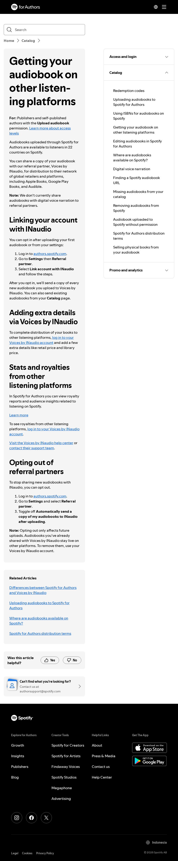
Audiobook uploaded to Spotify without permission (135, 222)
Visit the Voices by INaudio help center (41, 442)
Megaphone (61, 787)
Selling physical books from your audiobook (136, 250)
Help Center (102, 777)
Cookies (27, 853)
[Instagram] (16, 817)
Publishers (19, 766)
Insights (17, 755)
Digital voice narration (131, 168)
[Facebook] (31, 817)
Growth (17, 745)
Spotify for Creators (67, 745)
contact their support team (31, 447)
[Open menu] (164, 7)
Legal (14, 853)
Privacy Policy (45, 853)
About (97, 745)
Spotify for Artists (65, 755)
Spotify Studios (63, 777)
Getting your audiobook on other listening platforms (135, 130)
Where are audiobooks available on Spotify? (38, 621)
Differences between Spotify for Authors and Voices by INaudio (42, 590)
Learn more (18, 415)
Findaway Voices (65, 766)
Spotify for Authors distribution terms (40, 633)
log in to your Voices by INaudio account (41, 340)
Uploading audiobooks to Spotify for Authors (39, 605)
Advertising (61, 798)
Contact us (101, 766)
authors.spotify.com (49, 253)
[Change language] (156, 7)
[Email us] (78, 686)
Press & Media (103, 755)
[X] (46, 817)
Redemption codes (128, 90)
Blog (15, 777)
